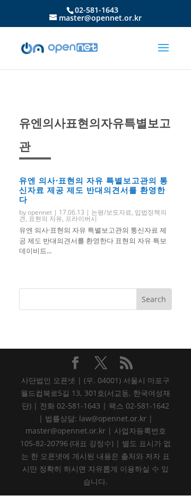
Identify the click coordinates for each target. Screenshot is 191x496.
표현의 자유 (45, 218)
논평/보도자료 (111, 212)
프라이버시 (81, 218)
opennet (40, 212)
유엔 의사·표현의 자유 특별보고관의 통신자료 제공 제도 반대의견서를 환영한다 (93, 190)
